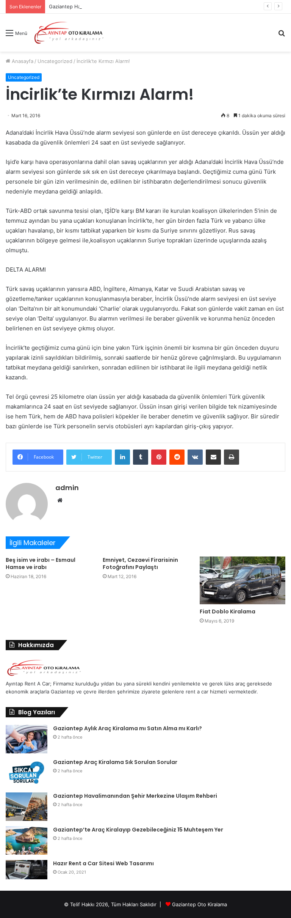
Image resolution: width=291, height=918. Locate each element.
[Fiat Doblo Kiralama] (242, 580)
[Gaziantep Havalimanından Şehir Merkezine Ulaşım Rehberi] (26, 806)
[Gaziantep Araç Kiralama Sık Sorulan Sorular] (26, 773)
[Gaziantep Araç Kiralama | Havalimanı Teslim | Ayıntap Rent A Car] (69, 32)
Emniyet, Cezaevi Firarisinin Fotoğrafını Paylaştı (140, 563)
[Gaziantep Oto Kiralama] (44, 676)
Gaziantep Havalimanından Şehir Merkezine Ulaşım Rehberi (135, 796)
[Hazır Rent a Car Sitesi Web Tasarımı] (26, 869)
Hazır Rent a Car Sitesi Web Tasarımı (103, 863)
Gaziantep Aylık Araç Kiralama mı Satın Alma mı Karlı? (127, 728)
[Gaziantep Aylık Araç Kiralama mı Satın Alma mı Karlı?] (26, 739)
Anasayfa (21, 61)
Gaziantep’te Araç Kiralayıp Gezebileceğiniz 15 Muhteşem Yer (138, 829)
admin (67, 487)
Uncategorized (55, 61)
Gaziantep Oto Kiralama (199, 904)
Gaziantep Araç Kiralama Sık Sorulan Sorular (115, 762)
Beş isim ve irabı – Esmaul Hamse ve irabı (40, 563)
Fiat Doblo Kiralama (227, 611)
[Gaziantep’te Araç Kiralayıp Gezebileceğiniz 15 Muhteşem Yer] (26, 840)
